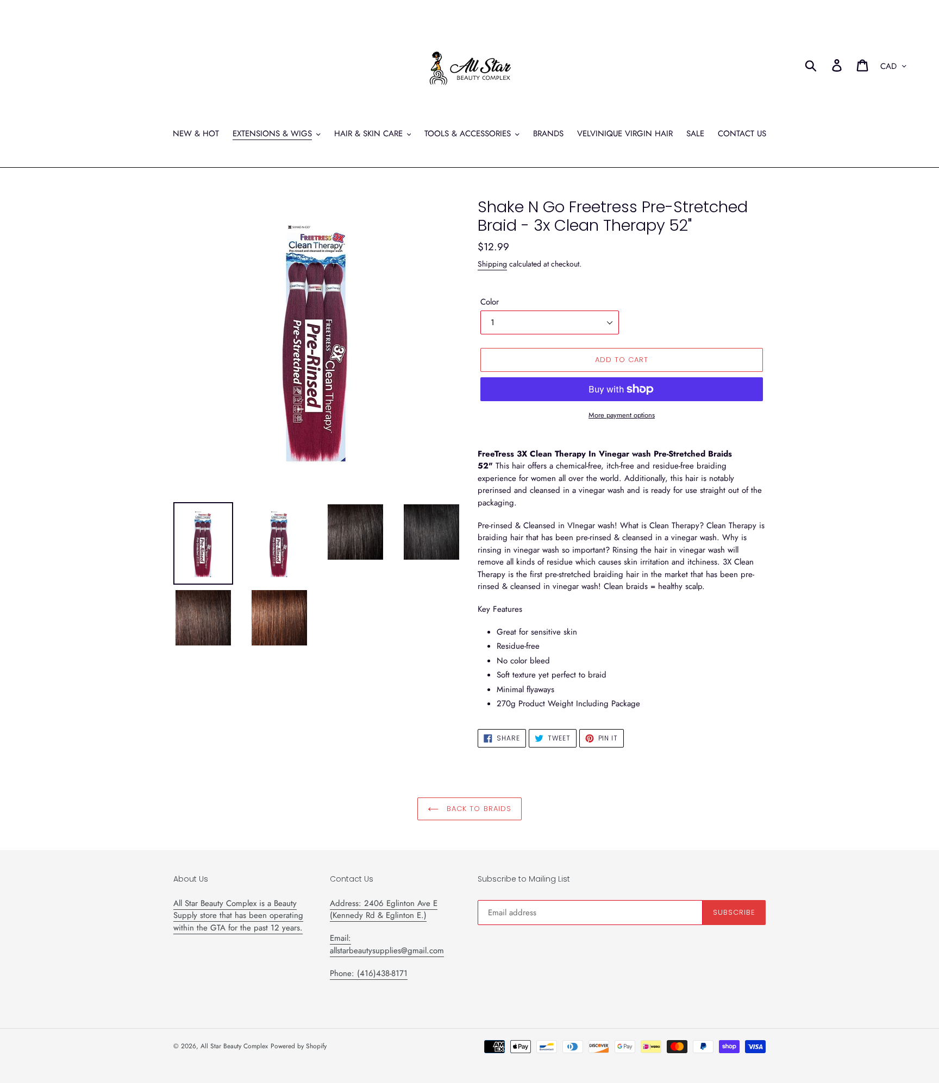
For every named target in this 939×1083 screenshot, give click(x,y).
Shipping (492, 263)
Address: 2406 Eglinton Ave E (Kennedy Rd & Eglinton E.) (383, 909)
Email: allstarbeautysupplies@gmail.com (387, 944)
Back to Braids (477, 808)
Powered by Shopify (299, 1046)
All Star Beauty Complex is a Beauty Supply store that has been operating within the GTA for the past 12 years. (238, 915)
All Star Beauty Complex (234, 1046)
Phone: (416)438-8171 (369, 973)
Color (489, 302)
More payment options (622, 415)
